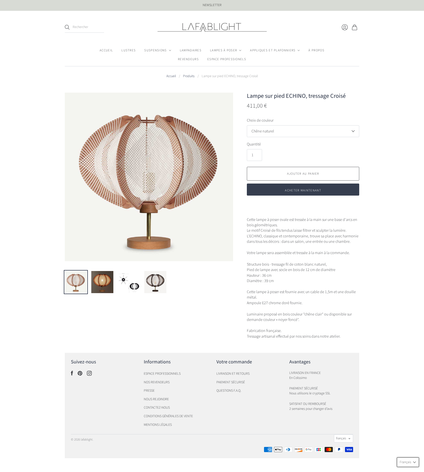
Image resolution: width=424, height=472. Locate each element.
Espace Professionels (226, 59)
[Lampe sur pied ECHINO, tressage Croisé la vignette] (155, 282)
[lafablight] (212, 27)
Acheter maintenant (303, 190)
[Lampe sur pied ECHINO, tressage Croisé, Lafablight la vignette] (76, 282)
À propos (316, 50)
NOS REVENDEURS (157, 382)
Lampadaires (190, 50)
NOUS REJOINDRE (156, 399)
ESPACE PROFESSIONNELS (162, 373)
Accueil (106, 50)
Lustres (128, 50)
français (341, 438)
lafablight (87, 439)
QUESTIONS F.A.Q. (228, 390)
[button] (408, 462)
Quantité (254, 144)
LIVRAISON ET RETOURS (233, 373)
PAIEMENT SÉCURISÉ (230, 382)
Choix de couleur (260, 120)
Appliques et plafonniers (272, 50)
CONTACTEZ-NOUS (157, 407)
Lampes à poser (223, 50)
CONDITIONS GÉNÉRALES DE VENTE (168, 416)
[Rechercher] (67, 27)
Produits (189, 76)
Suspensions (155, 50)
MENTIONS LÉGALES (158, 424)
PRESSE (149, 390)
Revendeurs (188, 59)
